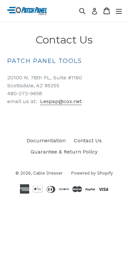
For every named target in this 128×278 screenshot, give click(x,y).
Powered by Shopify (92, 173)
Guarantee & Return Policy (64, 152)
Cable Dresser (48, 173)
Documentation (46, 140)
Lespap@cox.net (61, 101)
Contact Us (88, 140)
